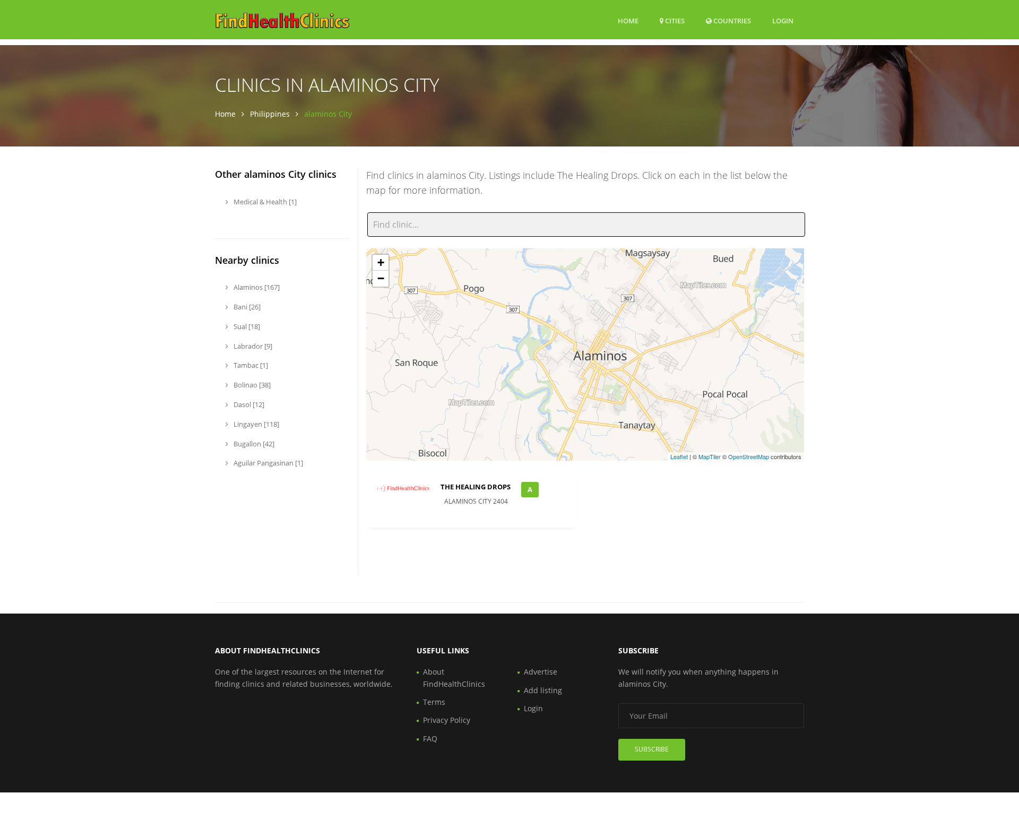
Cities (674, 20)
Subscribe (652, 749)
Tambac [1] (250, 365)
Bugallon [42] (253, 443)
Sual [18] (246, 326)
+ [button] (380, 262)
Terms (434, 702)
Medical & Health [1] (264, 201)
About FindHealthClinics (454, 677)
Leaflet (679, 456)
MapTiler (709, 456)
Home (628, 20)
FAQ (430, 739)
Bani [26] (246, 307)
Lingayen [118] (255, 424)
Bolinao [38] (251, 385)
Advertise (540, 672)
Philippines (270, 114)
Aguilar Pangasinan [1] (267, 463)
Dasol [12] (248, 404)
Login (782, 20)
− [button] (380, 278)
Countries (731, 20)
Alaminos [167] (256, 287)
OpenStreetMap (748, 456)
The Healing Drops (476, 486)
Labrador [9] (252, 346)
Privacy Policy (446, 720)
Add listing (543, 690)
